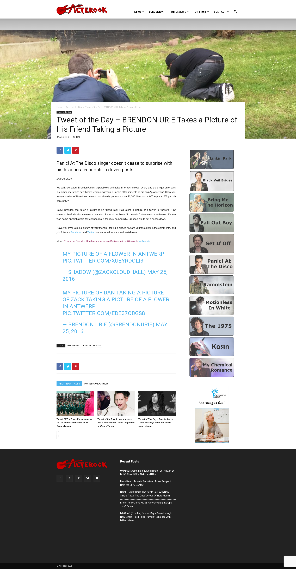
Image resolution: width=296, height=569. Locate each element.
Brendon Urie (73, 345)
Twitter (91, 232)
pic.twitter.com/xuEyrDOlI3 (103, 260)
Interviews (178, 11)
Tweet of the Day (74, 107)
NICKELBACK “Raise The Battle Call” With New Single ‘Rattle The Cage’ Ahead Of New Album (145, 494)
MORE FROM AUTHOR (96, 383)
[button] (235, 12)
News (137, 11)
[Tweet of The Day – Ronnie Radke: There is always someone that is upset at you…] (157, 403)
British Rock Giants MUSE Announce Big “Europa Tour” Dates (146, 504)
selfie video (145, 241)
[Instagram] (69, 478)
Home (60, 107)
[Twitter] (87, 478)
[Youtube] (97, 478)
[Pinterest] (78, 478)
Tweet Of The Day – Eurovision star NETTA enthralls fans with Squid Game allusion (74, 422)
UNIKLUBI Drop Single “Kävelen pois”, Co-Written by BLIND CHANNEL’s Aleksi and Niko (147, 472)
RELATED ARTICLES (69, 383)
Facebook (77, 232)
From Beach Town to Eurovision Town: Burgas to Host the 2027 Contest (146, 483)
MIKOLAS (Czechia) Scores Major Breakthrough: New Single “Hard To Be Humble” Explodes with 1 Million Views (146, 517)
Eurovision (156, 11)
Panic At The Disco (92, 345)
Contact (220, 11)
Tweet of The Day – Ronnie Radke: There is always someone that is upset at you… (156, 422)
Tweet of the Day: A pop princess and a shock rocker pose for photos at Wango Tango (115, 422)
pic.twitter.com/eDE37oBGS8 (104, 313)
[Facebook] (60, 478)
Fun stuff (200, 11)
